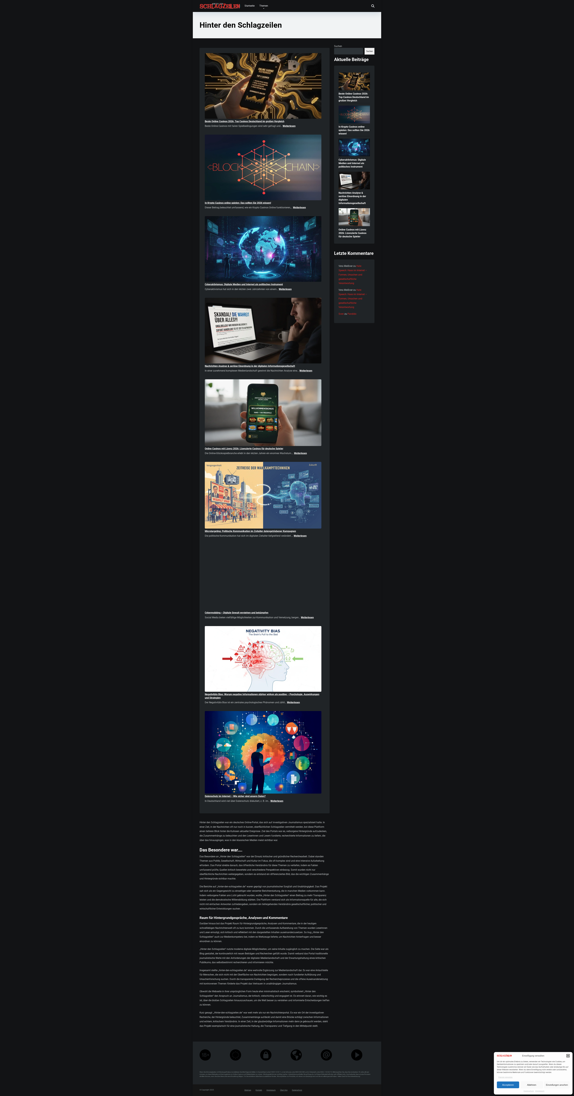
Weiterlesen (289, 126)
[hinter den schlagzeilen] (220, 5)
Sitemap (247, 1090)
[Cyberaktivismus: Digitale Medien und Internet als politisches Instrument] (263, 249)
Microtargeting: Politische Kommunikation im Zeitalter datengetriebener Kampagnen (250, 531)
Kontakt (259, 1090)
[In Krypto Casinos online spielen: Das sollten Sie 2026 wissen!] (263, 168)
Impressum (539, 1091)
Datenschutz (529, 1091)
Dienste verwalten (505, 1077)
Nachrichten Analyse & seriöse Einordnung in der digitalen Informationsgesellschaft (250, 366)
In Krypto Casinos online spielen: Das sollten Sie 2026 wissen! (238, 202)
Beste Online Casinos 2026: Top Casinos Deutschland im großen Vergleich (244, 121)
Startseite (250, 5)
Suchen (338, 46)
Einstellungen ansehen (557, 1085)
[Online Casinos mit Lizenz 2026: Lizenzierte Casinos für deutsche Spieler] (263, 413)
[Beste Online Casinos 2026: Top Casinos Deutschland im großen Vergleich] (263, 86)
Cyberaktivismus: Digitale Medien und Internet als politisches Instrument (244, 284)
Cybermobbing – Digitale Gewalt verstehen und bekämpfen (236, 612)
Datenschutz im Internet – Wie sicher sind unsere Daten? (235, 796)
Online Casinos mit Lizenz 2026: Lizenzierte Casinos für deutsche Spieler (244, 448)
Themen (263, 5)
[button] (568, 1055)
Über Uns (283, 1090)
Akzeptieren (508, 1085)
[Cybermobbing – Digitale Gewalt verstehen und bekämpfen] (263, 578)
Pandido (352, 313)
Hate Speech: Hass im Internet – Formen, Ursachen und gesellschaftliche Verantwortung (353, 275)
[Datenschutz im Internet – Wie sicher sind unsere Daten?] (263, 752)
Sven (341, 313)
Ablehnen (531, 1085)
